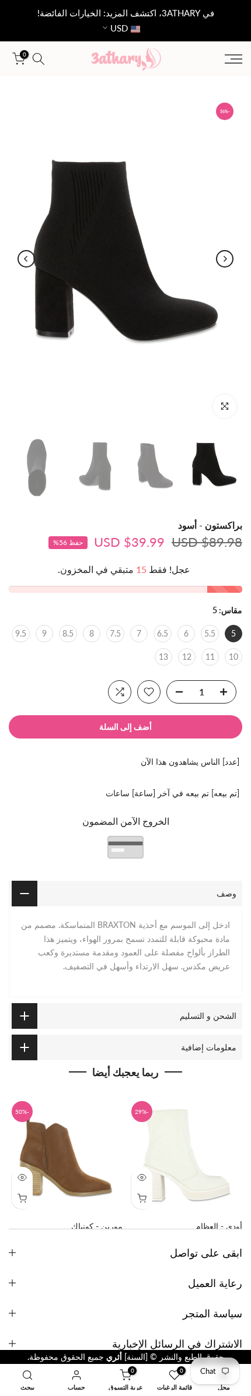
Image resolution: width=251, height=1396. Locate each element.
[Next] (26, 259)
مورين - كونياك (97, 1226)
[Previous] (224, 259)
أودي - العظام (219, 1226)
